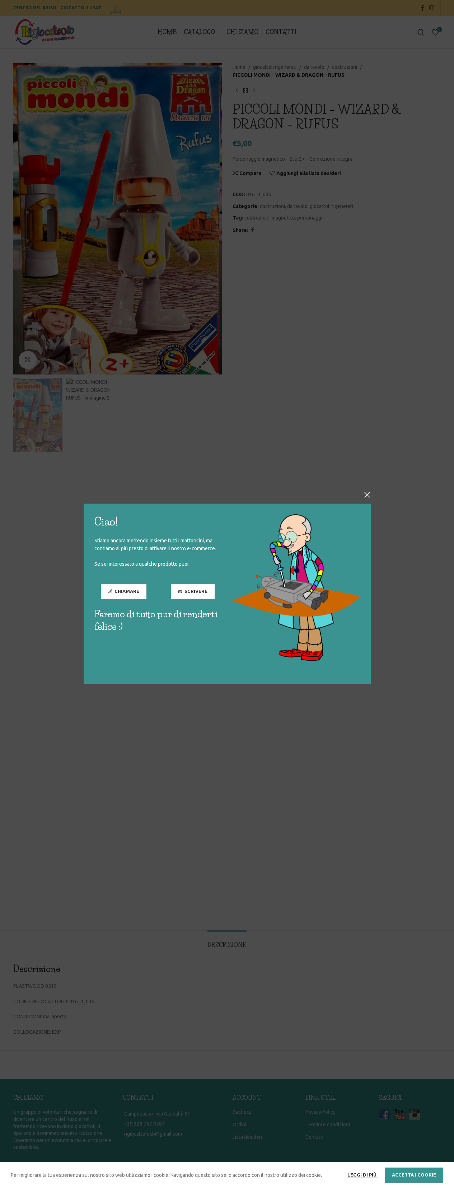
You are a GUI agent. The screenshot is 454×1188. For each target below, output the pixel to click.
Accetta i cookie (414, 1174)
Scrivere (195, 591)
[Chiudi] (367, 495)
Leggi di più (362, 1174)
